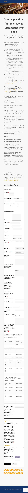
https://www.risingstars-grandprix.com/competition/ (12, 179)
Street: (6, 220)
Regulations (7, 421)
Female (12, 204)
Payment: (6, 314)
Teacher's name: (8, 299)
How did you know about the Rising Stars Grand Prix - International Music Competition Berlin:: (9, 327)
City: (5, 225)
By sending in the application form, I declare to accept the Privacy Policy (9, 451)
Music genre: (7, 252)
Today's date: (7, 307)
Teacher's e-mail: (8, 302)
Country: (6, 228)
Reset (14, 464)
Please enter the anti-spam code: (8, 457)
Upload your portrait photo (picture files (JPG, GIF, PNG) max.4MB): (8, 285)
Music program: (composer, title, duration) (8, 266)
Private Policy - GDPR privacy (17, 489)
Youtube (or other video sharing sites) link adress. (9, 277)
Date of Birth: (7, 198)
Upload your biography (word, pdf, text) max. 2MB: (8, 294)
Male (11, 206)
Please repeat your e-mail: (9, 241)
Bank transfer (14, 315)
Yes (17, 423)
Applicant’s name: (7, 310)
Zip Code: (6, 222)
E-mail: (6, 238)
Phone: (6, 235)
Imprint (5, 489)
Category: (6, 248)
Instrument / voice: (7, 255)
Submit (8, 464)
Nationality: (7, 201)
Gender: (6, 204)
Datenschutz (9, 489)
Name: (6, 192)
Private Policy (7, 445)
